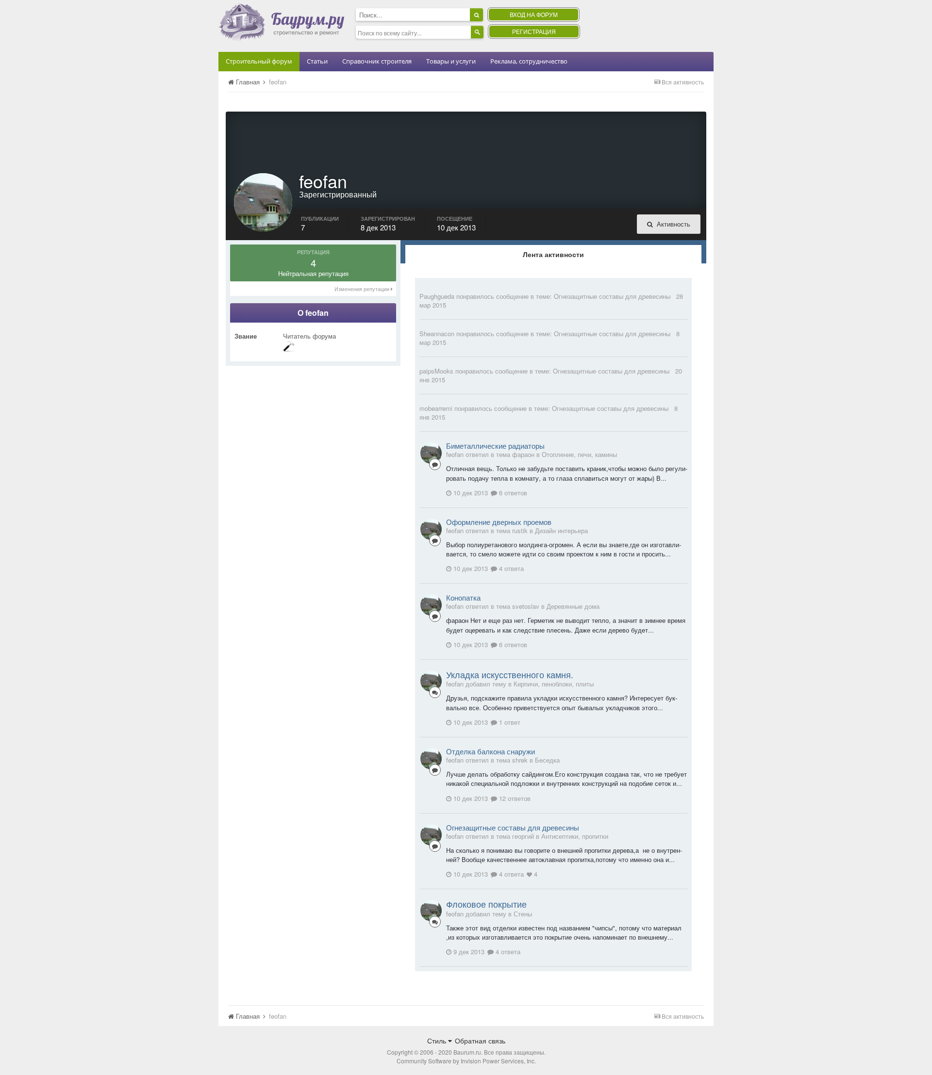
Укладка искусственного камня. (509, 674)
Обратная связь (480, 1040)
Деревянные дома (573, 606)
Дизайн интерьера (561, 530)
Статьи (317, 61)
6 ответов (512, 492)
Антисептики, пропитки (574, 836)
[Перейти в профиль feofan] (431, 453)
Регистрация (534, 31)
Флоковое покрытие (486, 903)
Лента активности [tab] (553, 254)
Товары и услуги (451, 61)
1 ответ (508, 722)
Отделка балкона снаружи (490, 751)
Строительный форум (259, 61)
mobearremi (435, 408)
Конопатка (463, 597)
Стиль (437, 1040)
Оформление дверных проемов (498, 522)
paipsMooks (436, 370)
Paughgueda (436, 296)
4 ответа (510, 568)
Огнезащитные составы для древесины (612, 296)
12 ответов (514, 798)
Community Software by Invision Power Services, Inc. (466, 1061)
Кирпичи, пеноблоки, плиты (554, 683)
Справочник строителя (377, 61)
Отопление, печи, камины (579, 454)
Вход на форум (534, 14)
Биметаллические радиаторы (495, 445)
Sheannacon (436, 333)
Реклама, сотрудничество (528, 61)
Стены (523, 913)
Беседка (547, 760)
